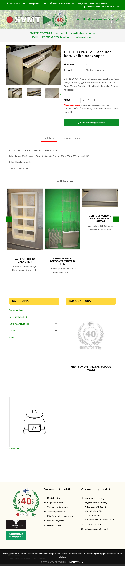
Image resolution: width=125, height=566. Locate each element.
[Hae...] (84, 19)
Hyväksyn (76, 562)
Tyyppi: (68, 70)
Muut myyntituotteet (19, 324)
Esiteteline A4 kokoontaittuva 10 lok (62, 261)
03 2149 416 (15, 3)
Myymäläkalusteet (18, 317)
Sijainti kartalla (93, 7)
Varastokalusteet (17, 310)
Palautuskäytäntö (55, 521)
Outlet (12, 337)
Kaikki (35, 37)
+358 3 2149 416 (93, 524)
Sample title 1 (15, 448)
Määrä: (67, 100)
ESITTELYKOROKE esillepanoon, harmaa (100, 219)
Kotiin (12, 330)
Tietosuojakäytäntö (56, 511)
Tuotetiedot (49, 138)
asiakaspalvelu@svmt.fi (37, 3)
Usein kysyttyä (54, 525)
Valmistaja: (69, 64)
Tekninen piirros (71, 138)
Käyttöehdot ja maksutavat (60, 516)
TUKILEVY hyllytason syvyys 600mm (91, 369)
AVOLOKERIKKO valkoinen (25, 260)
